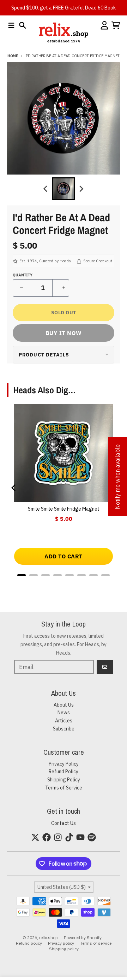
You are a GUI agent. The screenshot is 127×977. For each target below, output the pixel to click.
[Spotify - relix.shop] (91, 837)
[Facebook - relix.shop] (46, 837)
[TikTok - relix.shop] (69, 837)
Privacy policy (61, 943)
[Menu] (11, 25)
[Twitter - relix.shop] (35, 837)
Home (12, 55)
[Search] (22, 25)
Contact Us (63, 823)
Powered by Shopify (83, 937)
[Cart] (115, 25)
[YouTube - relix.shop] (80, 837)
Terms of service (95, 943)
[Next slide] (81, 189)
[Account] (104, 25)
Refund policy (29, 943)
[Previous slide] (46, 189)
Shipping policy (64, 948)
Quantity (22, 275)
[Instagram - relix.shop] (58, 837)
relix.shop (48, 937)
